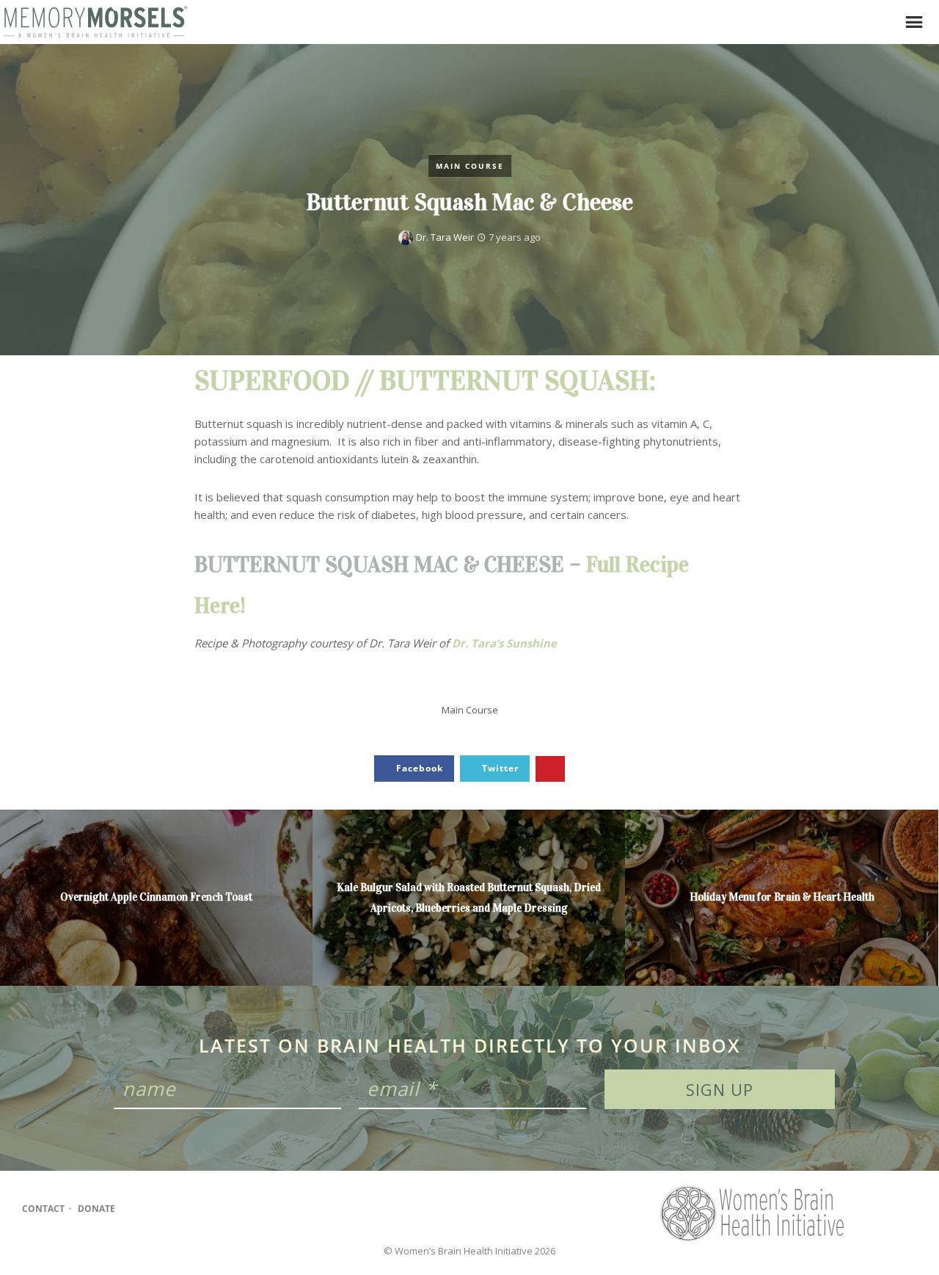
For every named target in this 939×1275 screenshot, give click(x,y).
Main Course (470, 166)
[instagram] (164, 1209)
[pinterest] (192, 1209)
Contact (43, 1208)
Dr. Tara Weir (445, 237)
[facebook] (135, 1209)
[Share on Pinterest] (550, 769)
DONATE (96, 1208)
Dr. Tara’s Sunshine (504, 643)
